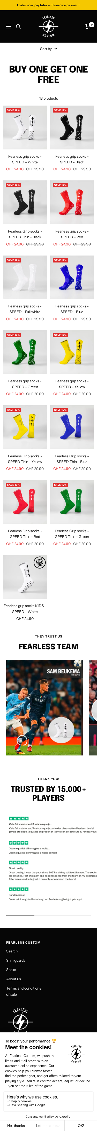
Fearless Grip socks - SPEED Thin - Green (72, 534)
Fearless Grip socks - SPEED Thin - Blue (72, 459)
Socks (11, 969)
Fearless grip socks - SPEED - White (25, 159)
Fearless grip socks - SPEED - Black (72, 159)
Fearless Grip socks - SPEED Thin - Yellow (25, 459)
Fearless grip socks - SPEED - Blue (72, 309)
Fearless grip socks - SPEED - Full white (25, 309)
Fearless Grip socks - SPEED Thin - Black (25, 234)
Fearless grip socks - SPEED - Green (25, 384)
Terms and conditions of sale (23, 991)
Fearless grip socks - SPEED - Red (72, 234)
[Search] (18, 26)
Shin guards (15, 960)
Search (12, 951)
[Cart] (88, 26)
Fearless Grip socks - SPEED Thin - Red (25, 534)
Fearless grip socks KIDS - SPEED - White (25, 608)
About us (13, 979)
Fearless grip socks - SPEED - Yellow (72, 384)
